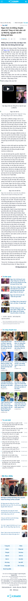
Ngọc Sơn (10, 316)
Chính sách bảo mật (6, 587)
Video (20, 545)
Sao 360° (21, 562)
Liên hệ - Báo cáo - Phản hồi (19, 587)
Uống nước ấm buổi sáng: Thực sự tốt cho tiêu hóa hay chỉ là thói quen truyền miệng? (14, 443)
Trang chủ (7, 545)
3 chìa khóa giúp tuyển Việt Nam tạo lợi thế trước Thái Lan (14, 452)
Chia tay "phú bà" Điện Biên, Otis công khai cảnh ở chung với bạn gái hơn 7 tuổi (14, 429)
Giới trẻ (21, 555)
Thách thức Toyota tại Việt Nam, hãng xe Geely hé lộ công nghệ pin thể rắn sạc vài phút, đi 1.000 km (14, 438)
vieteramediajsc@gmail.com (20, 580)
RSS (11, 589)
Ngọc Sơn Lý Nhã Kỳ (6, 318)
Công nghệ (7, 565)
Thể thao (21, 552)
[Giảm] (9, 39)
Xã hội (7, 549)
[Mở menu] (2, 1)
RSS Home (15, 589)
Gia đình (21, 559)
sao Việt (4, 316)
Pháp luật (21, 549)
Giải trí (7, 559)
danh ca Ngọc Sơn (16, 316)
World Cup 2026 (7, 569)
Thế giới (7, 552)
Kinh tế (7, 555)
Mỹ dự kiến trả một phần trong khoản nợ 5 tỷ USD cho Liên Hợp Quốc (14, 456)
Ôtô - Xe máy (21, 565)
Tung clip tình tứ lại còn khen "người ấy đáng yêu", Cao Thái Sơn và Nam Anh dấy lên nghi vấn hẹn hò (14, 462)
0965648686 (7, 580)
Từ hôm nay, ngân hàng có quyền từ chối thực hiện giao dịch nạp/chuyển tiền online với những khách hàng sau (14, 424)
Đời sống (7, 562)
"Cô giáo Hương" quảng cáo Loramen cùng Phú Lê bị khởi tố (14, 467)
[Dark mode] (26, 1)
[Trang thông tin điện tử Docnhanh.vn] (13, 1)
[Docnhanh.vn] (14, 596)
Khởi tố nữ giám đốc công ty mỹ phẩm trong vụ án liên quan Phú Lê (14, 448)
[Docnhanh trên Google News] (4, 39)
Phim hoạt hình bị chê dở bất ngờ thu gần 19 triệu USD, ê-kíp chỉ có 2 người (14, 433)
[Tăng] (14, 39)
